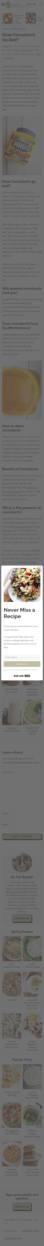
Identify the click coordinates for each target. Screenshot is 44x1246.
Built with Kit (22, 676)
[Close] (39, 569)
